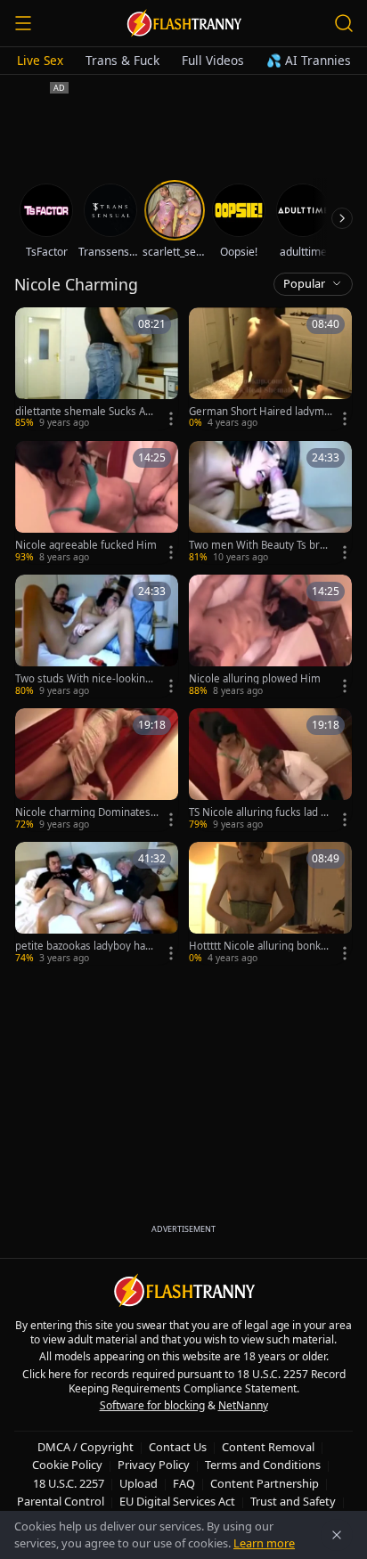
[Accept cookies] (337, 1535)
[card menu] (171, 418)
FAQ (184, 1483)
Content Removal (268, 1447)
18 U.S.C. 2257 (68, 1483)
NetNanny (243, 1405)
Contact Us (178, 1447)
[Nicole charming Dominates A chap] (96, 769)
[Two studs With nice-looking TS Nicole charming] (96, 636)
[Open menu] (23, 23)
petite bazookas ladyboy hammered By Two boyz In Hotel (85, 946)
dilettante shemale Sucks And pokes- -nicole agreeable (86, 411)
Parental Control (60, 1501)
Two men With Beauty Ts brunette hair (260, 545)
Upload (138, 1483)
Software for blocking (152, 1405)
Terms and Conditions (263, 1465)
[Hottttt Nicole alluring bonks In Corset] (270, 903)
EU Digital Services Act (177, 1501)
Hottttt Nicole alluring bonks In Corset (260, 946)
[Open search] (344, 23)
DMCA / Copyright (85, 1447)
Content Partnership (264, 1483)
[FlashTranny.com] (183, 23)
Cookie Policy (67, 1465)
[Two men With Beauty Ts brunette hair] (270, 502)
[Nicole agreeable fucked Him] (96, 502)
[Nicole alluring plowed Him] (270, 636)
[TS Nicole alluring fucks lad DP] (270, 769)
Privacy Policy (154, 1465)
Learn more (264, 1543)
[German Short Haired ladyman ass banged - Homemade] (270, 368)
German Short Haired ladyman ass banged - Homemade (259, 411)
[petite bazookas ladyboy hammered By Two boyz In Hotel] (96, 903)
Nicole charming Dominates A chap (83, 812)
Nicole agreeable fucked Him (86, 545)
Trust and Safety (293, 1501)
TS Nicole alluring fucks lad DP (258, 812)
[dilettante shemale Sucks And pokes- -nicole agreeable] (96, 368)
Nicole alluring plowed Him (255, 678)
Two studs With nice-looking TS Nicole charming (83, 678)
